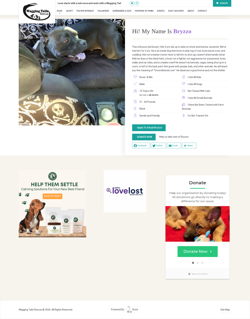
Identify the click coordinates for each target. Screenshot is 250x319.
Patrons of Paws (144, 11)
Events (161, 11)
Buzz (135, 309)
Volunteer (103, 11)
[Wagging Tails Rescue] (37, 11)
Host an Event (176, 11)
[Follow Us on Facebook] (132, 3)
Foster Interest (85, 11)
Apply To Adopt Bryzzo (149, 127)
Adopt (69, 11)
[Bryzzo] (72, 72)
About (190, 11)
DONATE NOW (144, 137)
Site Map (225, 309)
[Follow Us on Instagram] (137, 3)
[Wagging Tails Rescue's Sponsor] (52, 203)
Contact (202, 11)
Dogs (59, 11)
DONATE (223, 3)
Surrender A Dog (122, 11)
